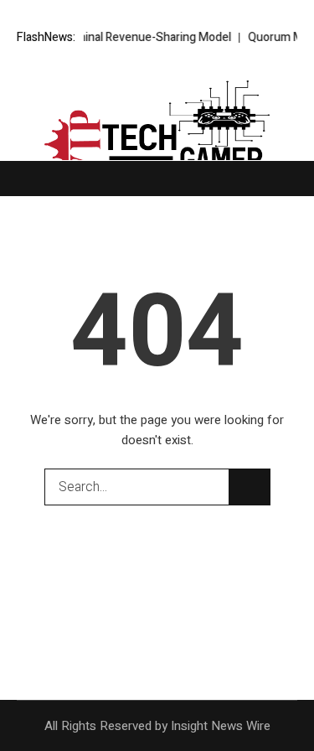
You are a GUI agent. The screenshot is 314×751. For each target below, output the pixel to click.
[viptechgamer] (157, 130)
